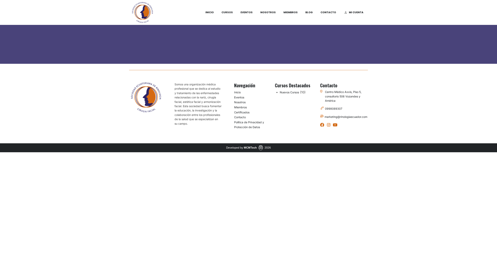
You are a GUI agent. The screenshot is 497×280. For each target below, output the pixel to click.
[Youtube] (335, 125)
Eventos (247, 12)
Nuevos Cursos (289, 92)
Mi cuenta (356, 12)
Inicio (209, 12)
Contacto (328, 12)
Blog (309, 12)
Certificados (241, 112)
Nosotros (268, 12)
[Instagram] (329, 125)
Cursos (227, 12)
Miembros (290, 12)
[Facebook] (322, 125)
